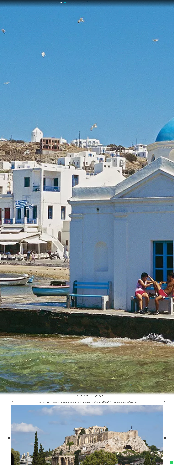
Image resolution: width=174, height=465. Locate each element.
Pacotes (88, 1)
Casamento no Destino (108, 1)
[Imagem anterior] (9, 438)
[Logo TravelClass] (62, 2)
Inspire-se (101, 1)
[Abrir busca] (114, 1)
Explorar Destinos (95, 1)
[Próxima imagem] (165, 438)
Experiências (83, 1)
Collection (78, 1)
